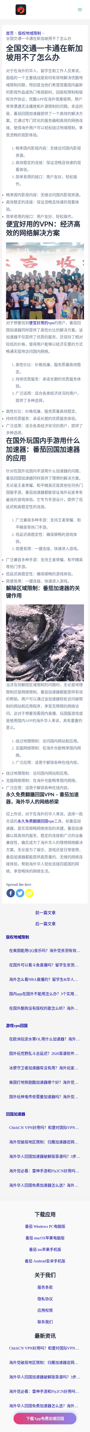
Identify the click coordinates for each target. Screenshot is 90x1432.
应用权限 (45, 1310)
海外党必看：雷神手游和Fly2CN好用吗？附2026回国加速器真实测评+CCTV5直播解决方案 (45, 1171)
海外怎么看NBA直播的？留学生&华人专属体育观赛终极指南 (45, 979)
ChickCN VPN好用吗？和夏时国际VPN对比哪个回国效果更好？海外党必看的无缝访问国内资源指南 (45, 1128)
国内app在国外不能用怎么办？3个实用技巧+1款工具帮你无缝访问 (45, 994)
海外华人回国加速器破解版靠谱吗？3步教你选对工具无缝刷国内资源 (45, 1156)
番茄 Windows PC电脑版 (45, 1226)
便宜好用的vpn (41, 323)
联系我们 (45, 1322)
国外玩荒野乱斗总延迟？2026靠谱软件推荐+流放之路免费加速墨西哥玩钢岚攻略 (45, 1054)
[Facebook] (10, 893)
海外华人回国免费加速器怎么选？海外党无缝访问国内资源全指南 (45, 1185)
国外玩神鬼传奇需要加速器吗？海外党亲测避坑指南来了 (45, 1097)
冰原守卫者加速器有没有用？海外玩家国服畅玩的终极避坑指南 (45, 1068)
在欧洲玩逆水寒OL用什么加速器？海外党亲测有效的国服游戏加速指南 (45, 1039)
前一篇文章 (45, 913)
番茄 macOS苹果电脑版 (45, 1238)
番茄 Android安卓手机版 (45, 1261)
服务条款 (45, 1287)
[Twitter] (20, 893)
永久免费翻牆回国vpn (36, 821)
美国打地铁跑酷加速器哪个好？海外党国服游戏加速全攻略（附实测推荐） (45, 1082)
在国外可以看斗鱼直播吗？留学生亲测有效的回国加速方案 (45, 965)
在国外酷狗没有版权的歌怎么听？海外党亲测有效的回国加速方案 (45, 1008)
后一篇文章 (45, 924)
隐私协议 (45, 1299)
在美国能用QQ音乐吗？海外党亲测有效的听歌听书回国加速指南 (45, 951)
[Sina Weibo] (29, 893)
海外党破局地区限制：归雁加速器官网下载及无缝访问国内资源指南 (45, 1142)
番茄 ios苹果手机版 (45, 1250)
